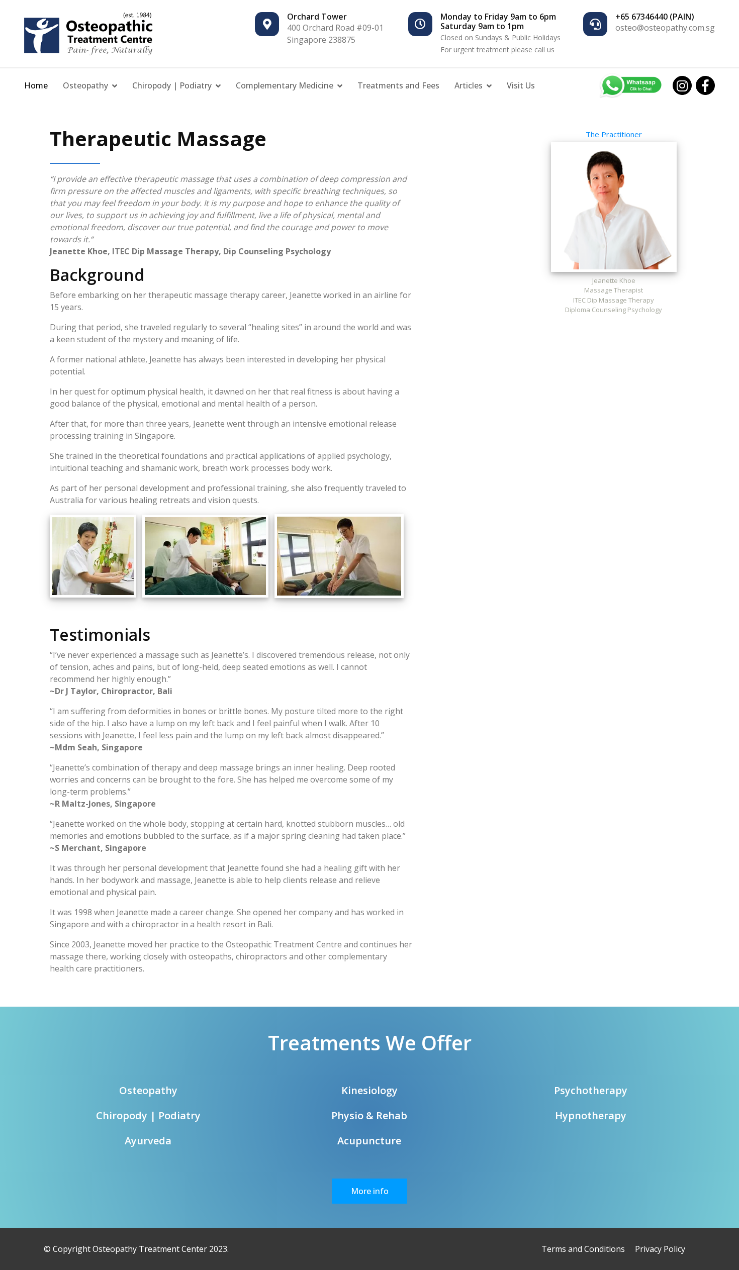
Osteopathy (85, 85)
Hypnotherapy (590, 1115)
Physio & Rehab (369, 1115)
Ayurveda (148, 1140)
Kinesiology (369, 1090)
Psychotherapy (590, 1090)
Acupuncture (369, 1140)
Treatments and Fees (398, 85)
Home (36, 85)
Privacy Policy (660, 1248)
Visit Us (521, 85)
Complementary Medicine (284, 85)
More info (370, 1191)
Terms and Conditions (583, 1248)
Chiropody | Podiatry (172, 85)
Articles (468, 85)
